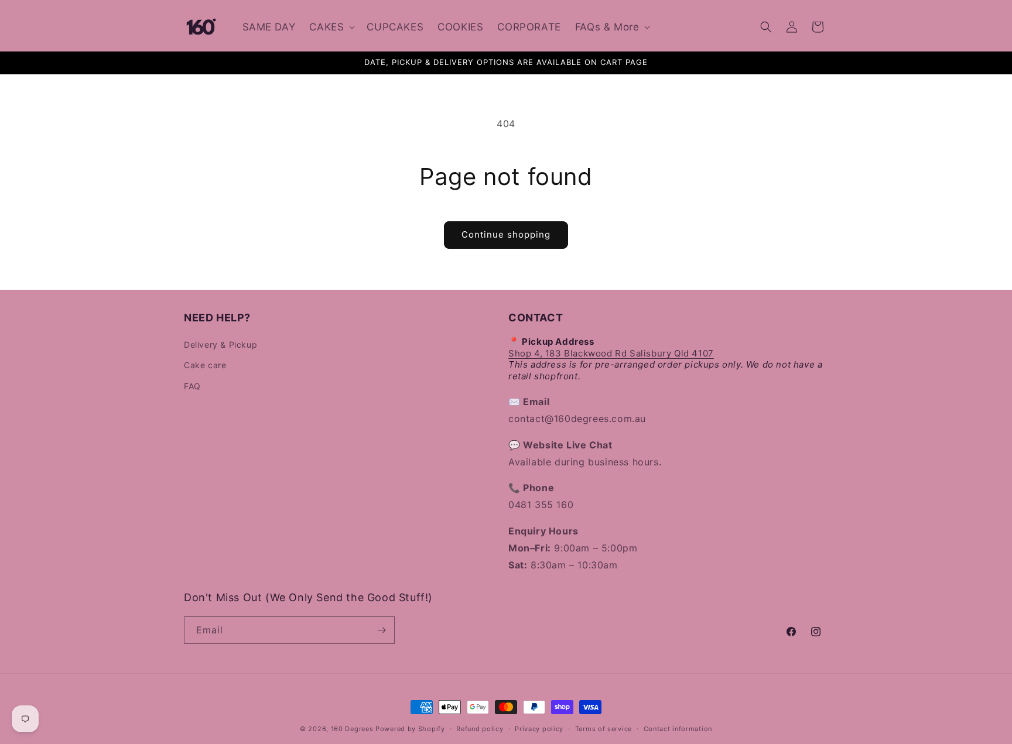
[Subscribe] (381, 630)
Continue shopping (506, 234)
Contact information (678, 729)
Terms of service (603, 729)
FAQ (192, 386)
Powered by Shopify (410, 729)
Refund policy (479, 729)
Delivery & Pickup (220, 344)
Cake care (205, 365)
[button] (331, 26)
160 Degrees (352, 729)
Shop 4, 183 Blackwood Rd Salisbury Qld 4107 (611, 353)
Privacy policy (539, 729)
